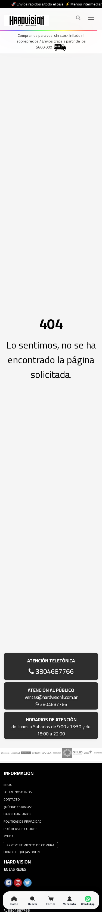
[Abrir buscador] (78, 17)
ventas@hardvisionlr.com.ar (51, 697)
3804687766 (54, 671)
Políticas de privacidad (23, 821)
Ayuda (8, 836)
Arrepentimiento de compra (30, 845)
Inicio (8, 784)
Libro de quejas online (23, 852)
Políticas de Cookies (20, 829)
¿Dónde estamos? (18, 807)
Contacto (12, 799)
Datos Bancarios (17, 814)
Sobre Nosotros (18, 792)
